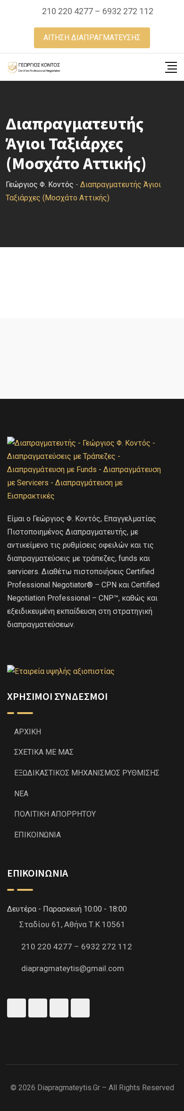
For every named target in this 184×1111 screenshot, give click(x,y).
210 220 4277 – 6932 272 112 (97, 11)
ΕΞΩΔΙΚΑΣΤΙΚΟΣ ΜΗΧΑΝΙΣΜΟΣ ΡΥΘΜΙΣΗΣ (86, 772)
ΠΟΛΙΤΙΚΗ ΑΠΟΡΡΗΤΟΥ (55, 814)
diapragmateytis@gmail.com (72, 968)
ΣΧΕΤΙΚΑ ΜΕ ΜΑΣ (44, 752)
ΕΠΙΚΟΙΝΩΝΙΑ (37, 834)
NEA (21, 793)
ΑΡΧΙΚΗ (27, 731)
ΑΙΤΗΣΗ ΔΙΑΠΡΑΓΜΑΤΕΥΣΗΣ (92, 37)
